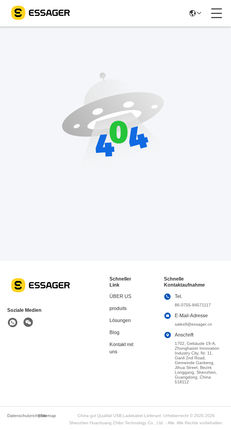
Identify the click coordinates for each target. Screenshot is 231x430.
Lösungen (120, 320)
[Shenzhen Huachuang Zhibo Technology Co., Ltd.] (40, 13)
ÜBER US (120, 296)
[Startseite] (40, 292)
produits (118, 308)
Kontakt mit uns (121, 348)
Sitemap (48, 415)
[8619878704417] (12, 322)
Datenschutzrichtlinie (22, 415)
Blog (114, 332)
